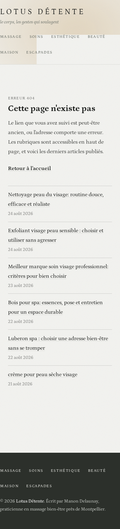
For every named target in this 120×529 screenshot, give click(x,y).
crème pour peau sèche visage (42, 374)
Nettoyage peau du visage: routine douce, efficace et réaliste (56, 199)
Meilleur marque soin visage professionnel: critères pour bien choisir (58, 271)
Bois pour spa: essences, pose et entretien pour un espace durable (55, 307)
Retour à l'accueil (29, 168)
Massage (11, 36)
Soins (36, 36)
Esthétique (65, 36)
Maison (9, 52)
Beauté (97, 36)
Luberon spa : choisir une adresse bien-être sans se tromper (58, 343)
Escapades (39, 52)
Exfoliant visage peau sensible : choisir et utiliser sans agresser (55, 235)
